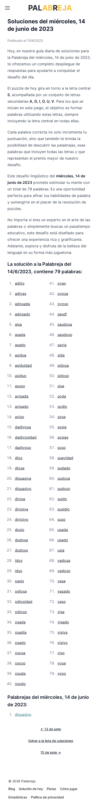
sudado (63, 468)
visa (60, 611)
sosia (62, 427)
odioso (21, 611)
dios (18, 457)
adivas (20, 293)
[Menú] (7, 8)
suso (61, 519)
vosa (61, 663)
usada (62, 529)
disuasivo (23, 488)
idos (18, 560)
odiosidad (23, 601)
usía (60, 550)
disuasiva (23, 478)
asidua (20, 355)
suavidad (65, 457)
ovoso (62, 303)
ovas (61, 283)
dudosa (21, 540)
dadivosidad (26, 437)
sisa (60, 386)
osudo (20, 683)
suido (62, 499)
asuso (20, 386)
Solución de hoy (31, 789)
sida (61, 355)
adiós (19, 283)
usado (62, 540)
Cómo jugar (68, 789)
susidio (63, 509)
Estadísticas (17, 797)
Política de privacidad (47, 797)
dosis (19, 529)
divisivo (21, 519)
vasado (63, 591)
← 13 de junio (50, 729)
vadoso (63, 570)
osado (20, 642)
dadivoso (23, 447)
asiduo (21, 375)
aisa (18, 324)
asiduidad (23, 365)
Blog (11, 789)
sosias (62, 437)
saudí (62, 314)
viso (61, 653)
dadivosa (23, 427)
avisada (21, 396)
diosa (19, 468)
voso (61, 673)
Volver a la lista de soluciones (50, 741)
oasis (19, 581)
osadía (21, 632)
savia (62, 345)
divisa (20, 499)
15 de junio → (50, 752)
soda (61, 396)
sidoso (63, 375)
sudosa (63, 478)
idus (18, 570)
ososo (20, 663)
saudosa (64, 324)
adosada (22, 303)
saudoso (64, 334)
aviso (19, 416)
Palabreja (28, 781)
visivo (62, 642)
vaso (61, 601)
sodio (62, 406)
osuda (20, 673)
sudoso (63, 488)
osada (20, 622)
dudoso (21, 550)
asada (20, 334)
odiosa (21, 591)
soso (61, 447)
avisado (22, 406)
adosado (22, 314)
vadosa (63, 560)
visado (63, 622)
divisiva (21, 509)
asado (20, 345)
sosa (61, 416)
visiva (62, 632)
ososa (20, 653)
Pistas (51, 789)
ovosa (62, 293)
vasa (61, 581)
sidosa (63, 365)
